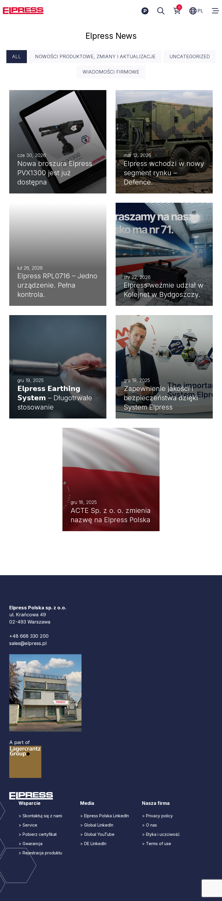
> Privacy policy (157, 815)
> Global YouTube (97, 834)
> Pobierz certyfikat (37, 834)
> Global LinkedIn (96, 825)
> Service (27, 825)
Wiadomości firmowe (111, 72)
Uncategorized (189, 56)
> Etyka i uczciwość (161, 834)
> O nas (149, 825)
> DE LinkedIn (93, 843)
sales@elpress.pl (28, 643)
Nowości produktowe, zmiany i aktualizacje (95, 56)
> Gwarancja (30, 843)
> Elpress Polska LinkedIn (104, 815)
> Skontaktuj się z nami (40, 815)
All (16, 56)
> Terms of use (156, 843)
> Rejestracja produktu (40, 852)
